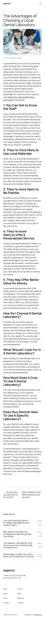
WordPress (38, 615)
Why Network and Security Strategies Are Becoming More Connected (17, 534)
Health (19, 58)
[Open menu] (40, 3)
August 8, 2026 (39, 555)
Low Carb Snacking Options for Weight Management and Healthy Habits (16, 522)
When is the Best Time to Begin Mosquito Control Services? (31, 494)
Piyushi (13, 58)
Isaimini (6, 3)
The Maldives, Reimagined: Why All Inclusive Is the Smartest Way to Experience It (18, 545)
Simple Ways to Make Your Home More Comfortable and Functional (18, 555)
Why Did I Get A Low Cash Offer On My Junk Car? (10, 494)
